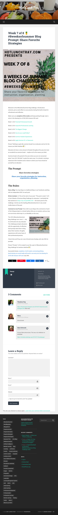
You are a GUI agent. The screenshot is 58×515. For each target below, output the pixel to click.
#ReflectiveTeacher (8, 441)
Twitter (5, 500)
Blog (49, 276)
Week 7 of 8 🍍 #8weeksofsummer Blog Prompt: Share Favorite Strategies (24, 38)
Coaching (6, 448)
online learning (7, 485)
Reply (47, 302)
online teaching (7, 488)
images (5, 471)
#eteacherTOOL (7, 439)
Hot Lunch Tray (29, 7)
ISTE (15, 475)
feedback (6, 466)
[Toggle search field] (54, 21)
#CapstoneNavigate (8, 434)
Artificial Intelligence (8, 444)
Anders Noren (47, 511)
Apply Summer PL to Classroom (24, 140)
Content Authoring (13, 451)
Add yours (46, 295)
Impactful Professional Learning (24, 125)
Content (5, 451)
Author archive (11, 274)
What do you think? (8, 502)
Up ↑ (54, 511)
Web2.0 (10, 500)
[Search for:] (47, 420)
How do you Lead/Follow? (22, 133)
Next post (40, 285)
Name (10, 378)
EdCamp (5, 461)
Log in (23, 459)
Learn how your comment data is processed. (37, 411)
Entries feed (25, 462)
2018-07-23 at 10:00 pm (22, 317)
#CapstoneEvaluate (8, 431)
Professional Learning (43, 278)
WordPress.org (26, 466)
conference (12, 448)
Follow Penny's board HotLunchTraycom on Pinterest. (27, 424)
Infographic (6, 473)
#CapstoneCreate (7, 429)
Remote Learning (7, 497)
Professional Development (44, 277)
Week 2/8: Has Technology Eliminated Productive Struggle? (28, 441)
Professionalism (7, 493)
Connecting (40, 273)
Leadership (6, 478)
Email (10, 385)
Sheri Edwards (21, 328)
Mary (19, 315)
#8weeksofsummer (42, 276)
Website (10, 392)
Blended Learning (7, 446)
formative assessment (8, 468)
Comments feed (26, 464)
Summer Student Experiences (23, 136)
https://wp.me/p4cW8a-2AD (25, 200)
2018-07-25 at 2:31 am (22, 329)
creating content (7, 456)
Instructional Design (8, 475)
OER (13, 483)
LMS (5, 483)
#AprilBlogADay (7, 424)
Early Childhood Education (9, 458)
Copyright (15, 453)
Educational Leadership (9, 463)
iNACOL (10, 471)
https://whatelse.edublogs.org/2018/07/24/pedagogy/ (31, 337)
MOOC (9, 483)
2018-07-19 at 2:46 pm (22, 303)
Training (15, 497)
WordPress (27, 511)
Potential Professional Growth (23, 122)
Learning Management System (10, 480)
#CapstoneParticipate (8, 436)
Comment (11, 357)
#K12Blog (15, 439)
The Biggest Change (21, 129)
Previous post (41, 283)
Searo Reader (25, 435)
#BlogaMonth (7, 426)
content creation (7, 453)
